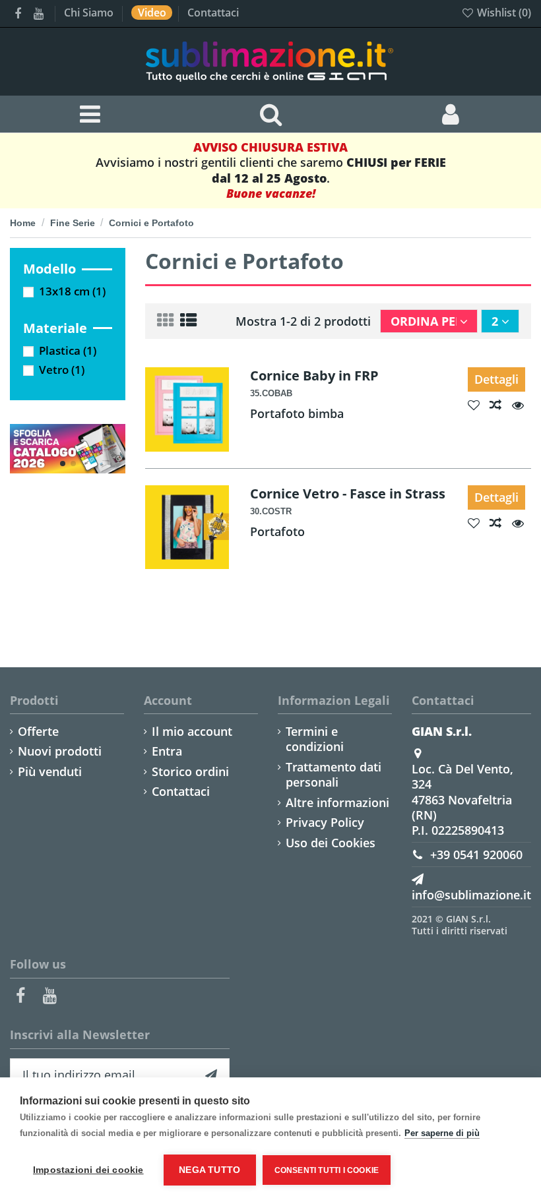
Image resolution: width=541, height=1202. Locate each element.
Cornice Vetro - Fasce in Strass (347, 493)
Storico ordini (190, 771)
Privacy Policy (325, 822)
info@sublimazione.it (471, 895)
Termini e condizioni (315, 739)
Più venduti (50, 771)
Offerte (38, 731)
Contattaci (213, 12)
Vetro (61, 369)
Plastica (67, 350)
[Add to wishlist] (479, 405)
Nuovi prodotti (60, 751)
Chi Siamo (90, 12)
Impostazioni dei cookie (88, 1170)
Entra (167, 751)
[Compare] (501, 405)
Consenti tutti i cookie (326, 1170)
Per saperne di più (442, 1133)
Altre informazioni (337, 802)
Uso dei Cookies (330, 843)
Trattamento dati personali (333, 775)
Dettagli (496, 379)
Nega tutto (209, 1170)
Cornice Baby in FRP (314, 375)
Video (153, 12)
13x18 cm (72, 291)
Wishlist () (502, 12)
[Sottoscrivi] (211, 1075)
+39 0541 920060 (476, 854)
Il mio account (192, 731)
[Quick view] (521, 405)
